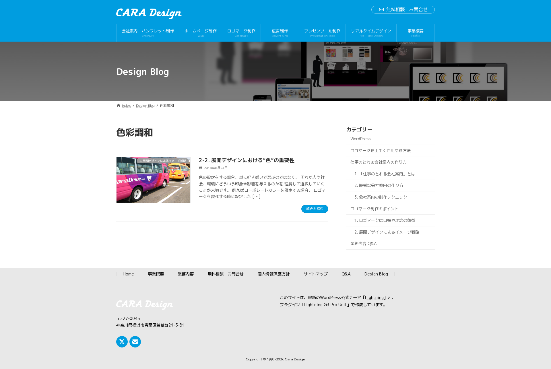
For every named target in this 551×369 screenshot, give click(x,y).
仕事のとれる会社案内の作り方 (378, 162)
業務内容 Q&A (363, 243)
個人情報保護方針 (273, 274)
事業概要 (156, 274)
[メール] (135, 341)
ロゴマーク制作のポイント (374, 208)
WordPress (360, 138)
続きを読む (314, 208)
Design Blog (376, 274)
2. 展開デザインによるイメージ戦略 (386, 232)
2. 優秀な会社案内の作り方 (378, 185)
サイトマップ (316, 274)
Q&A (346, 274)
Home (128, 274)
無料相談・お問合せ (407, 9)
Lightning (374, 298)
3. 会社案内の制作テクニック (380, 197)
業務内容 (186, 274)
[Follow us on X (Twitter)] (122, 341)
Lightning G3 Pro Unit (325, 305)
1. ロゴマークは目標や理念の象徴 (384, 220)
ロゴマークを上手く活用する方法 (380, 150)
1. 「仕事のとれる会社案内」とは (384, 173)
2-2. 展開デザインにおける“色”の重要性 (246, 160)
